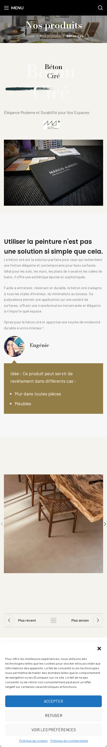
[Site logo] (53, 7)
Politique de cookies (33, 740)
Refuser (53, 715)
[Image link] (51, 124)
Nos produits (50, 36)
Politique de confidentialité (69, 740)
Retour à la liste (53, 620)
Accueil (29, 36)
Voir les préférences (53, 729)
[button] (99, 648)
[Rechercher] (100, 8)
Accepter (53, 701)
